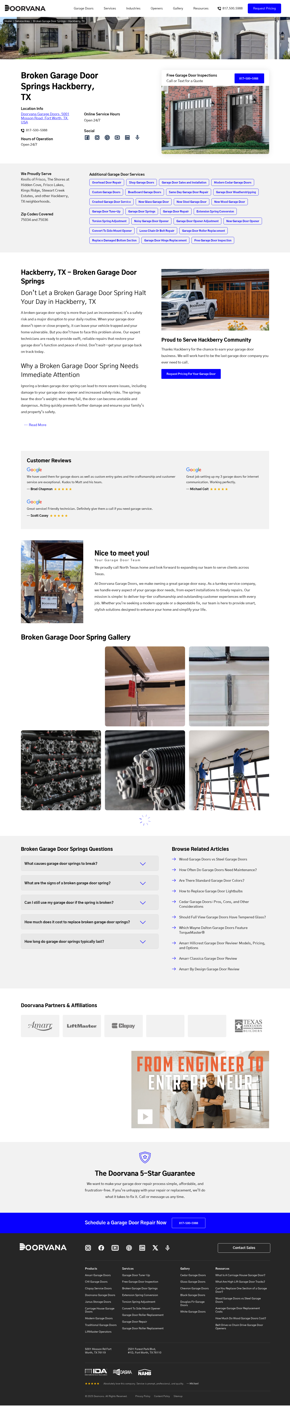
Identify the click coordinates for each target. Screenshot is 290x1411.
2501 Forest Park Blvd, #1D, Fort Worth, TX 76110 (144, 1351)
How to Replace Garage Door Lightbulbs (211, 891)
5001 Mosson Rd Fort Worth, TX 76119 (98, 1351)
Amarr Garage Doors (98, 1275)
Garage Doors (84, 8)
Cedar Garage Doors (193, 1275)
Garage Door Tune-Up (106, 211)
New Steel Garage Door (192, 202)
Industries (133, 8)
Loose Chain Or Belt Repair (156, 231)
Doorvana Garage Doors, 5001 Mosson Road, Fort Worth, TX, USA (45, 118)
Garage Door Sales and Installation (184, 182)
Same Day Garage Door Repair (188, 192)
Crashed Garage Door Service (111, 202)
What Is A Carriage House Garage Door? (240, 1275)
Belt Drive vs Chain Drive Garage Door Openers (239, 1327)
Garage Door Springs (141, 211)
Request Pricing (264, 8)
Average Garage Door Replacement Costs (237, 1310)
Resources (201, 8)
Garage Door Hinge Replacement (165, 240)
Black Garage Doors (192, 1295)
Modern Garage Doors (99, 1318)
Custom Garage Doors (106, 192)
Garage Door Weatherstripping (236, 192)
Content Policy (162, 1396)
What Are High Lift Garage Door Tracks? (240, 1281)
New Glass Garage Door (153, 202)
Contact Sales (244, 1248)
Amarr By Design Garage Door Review (209, 969)
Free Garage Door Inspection (212, 240)
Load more (145, 820)
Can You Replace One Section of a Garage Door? (241, 1290)
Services (110, 8)
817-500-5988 (36, 130)
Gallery (178, 8)
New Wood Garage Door (229, 202)
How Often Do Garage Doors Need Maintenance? (218, 870)
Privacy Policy (142, 1396)
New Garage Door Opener (242, 221)
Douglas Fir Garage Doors (192, 1304)
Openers (157, 8)
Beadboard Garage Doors (144, 192)
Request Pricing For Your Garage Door (191, 374)
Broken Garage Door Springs (140, 1288)
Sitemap (178, 1396)
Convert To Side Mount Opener (112, 231)
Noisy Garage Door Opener (151, 221)
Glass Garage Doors (192, 1281)
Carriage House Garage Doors (99, 1310)
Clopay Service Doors (98, 1288)
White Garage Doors (193, 1311)
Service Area (22, 21)
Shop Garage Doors (141, 182)
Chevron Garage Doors (194, 1288)
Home (8, 21)
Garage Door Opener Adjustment (197, 221)
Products (91, 1268)
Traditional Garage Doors (101, 1325)
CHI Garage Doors (96, 1281)
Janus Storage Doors (98, 1302)
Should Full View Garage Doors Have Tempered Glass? (222, 917)
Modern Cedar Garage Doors (232, 182)
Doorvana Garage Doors (100, 1295)
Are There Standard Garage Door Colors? (211, 881)
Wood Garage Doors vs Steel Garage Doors (213, 859)
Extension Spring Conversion (215, 211)
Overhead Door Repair (106, 182)
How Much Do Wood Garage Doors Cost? (240, 1318)
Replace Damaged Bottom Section (114, 240)
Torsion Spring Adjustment (109, 221)
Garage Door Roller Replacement (203, 231)
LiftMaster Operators (98, 1331)
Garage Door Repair (176, 211)
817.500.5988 (233, 8)
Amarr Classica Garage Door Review (208, 958)
